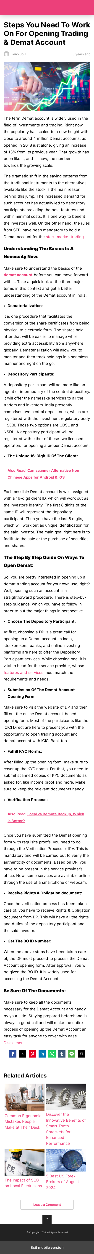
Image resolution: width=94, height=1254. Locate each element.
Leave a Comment (47, 1204)
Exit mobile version (47, 1247)
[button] (12, 1054)
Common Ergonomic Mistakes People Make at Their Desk (23, 1122)
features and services (23, 672)
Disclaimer (13, 1043)
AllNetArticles (47, 8)
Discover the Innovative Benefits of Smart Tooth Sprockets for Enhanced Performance (66, 1129)
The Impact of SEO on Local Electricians (23, 1183)
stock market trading (65, 237)
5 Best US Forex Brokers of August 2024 (62, 1182)
